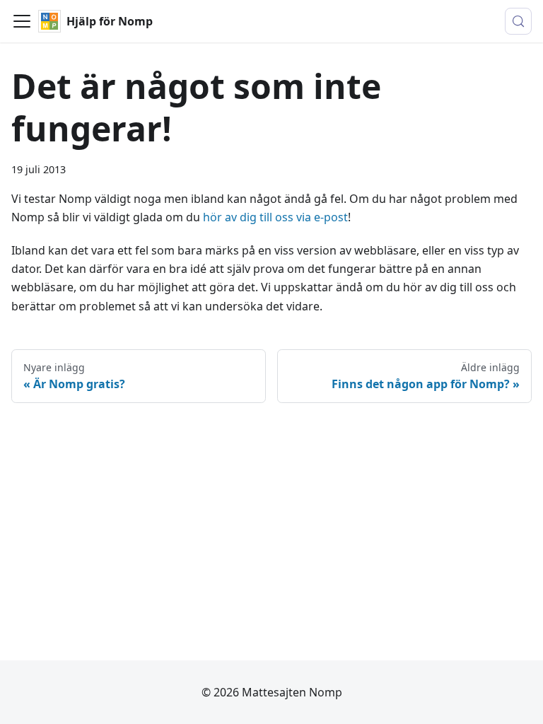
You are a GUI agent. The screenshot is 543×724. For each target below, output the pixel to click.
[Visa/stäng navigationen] (22, 21)
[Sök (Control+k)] (518, 21)
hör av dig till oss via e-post (275, 217)
